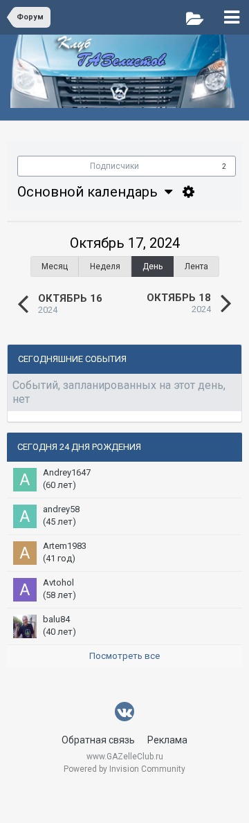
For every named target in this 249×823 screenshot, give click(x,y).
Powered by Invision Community (124, 769)
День (152, 266)
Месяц (55, 266)
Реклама (167, 739)
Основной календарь (91, 191)
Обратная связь (98, 739)
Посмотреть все (124, 656)
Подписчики (114, 166)
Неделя (105, 266)
